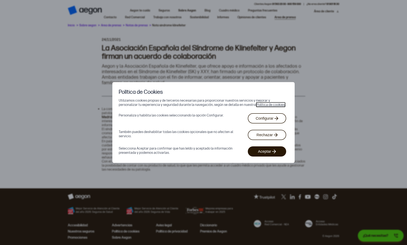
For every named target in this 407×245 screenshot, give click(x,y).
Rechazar (264, 135)
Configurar (264, 118)
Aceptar (264, 151)
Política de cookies (270, 105)
